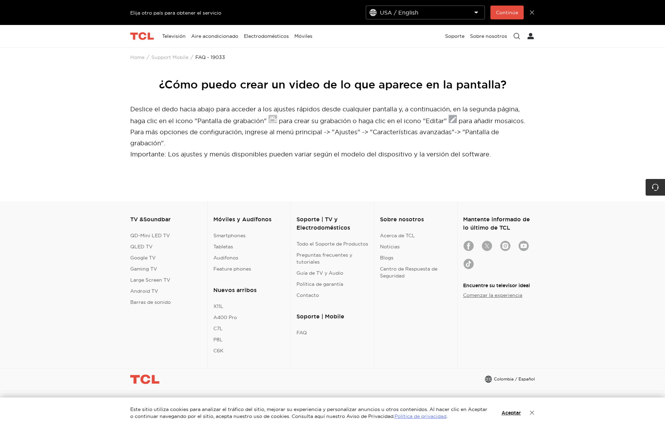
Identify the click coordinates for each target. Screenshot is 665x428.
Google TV (143, 258)
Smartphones (229, 235)
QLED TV (141, 246)
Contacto (307, 295)
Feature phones (232, 269)
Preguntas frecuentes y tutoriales (324, 258)
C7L (218, 328)
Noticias (390, 246)
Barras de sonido (150, 302)
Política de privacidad (420, 416)
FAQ (301, 332)
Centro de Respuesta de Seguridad (408, 272)
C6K (218, 351)
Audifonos (225, 258)
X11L (218, 306)
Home (137, 57)
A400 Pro (225, 317)
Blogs (386, 258)
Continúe (507, 12)
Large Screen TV (150, 280)
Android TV (144, 291)
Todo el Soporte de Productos (332, 244)
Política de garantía (319, 284)
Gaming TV (143, 269)
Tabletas (223, 246)
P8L (218, 339)
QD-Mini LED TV (150, 235)
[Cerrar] (532, 413)
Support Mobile (169, 57)
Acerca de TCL (397, 235)
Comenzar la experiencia (492, 295)
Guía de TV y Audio (319, 273)
